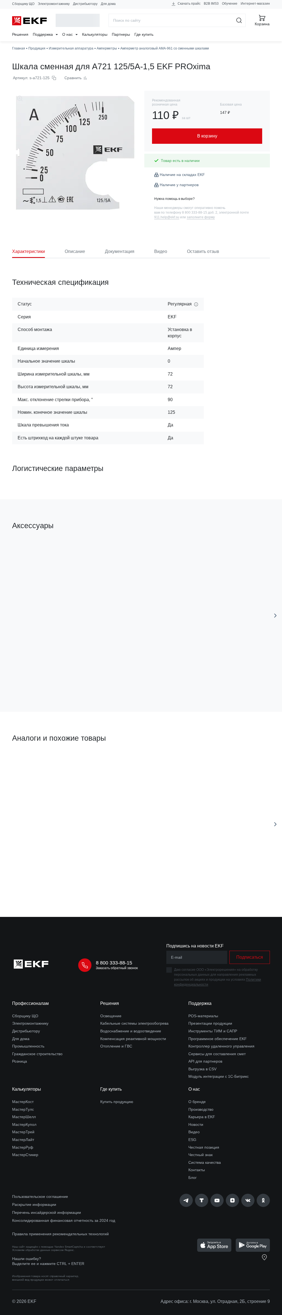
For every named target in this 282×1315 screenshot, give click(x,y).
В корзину (58, 881)
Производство (200, 1109)
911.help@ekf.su (166, 217)
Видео (194, 1132)
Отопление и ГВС (116, 1046)
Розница (19, 1061)
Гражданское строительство (37, 1054)
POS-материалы (203, 1016)
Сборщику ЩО (23, 4)
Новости (195, 1124)
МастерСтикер (25, 1155)
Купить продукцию (116, 1101)
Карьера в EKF (201, 1117)
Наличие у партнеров (179, 185)
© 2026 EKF (24, 1301)
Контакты (196, 1170)
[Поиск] (239, 20)
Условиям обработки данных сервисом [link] (38, 1249)
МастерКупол (24, 1124)
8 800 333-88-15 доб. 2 (199, 212)
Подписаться (58, 676)
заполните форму (201, 217)
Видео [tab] (160, 251)
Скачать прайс (188, 3)
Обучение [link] (229, 3)
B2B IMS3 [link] (211, 3)
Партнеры (121, 34)
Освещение (110, 1016)
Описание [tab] (75, 251)
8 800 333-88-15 (114, 963)
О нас (68, 34)
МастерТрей (23, 1132)
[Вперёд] (275, 615)
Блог (192, 1177)
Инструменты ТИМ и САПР (212, 1031)
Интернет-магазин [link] (255, 3)
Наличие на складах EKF (182, 174)
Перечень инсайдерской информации (46, 1212)
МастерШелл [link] (24, 1117)
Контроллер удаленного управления (221, 1046)
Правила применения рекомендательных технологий (60, 1234)
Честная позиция (203, 1147)
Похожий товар (33, 764)
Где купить (143, 34)
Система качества (204, 1162)
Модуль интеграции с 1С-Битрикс (218, 1076)
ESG (192, 1139)
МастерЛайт (23, 1139)
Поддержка (43, 34)
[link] (186, 1200)
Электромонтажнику (54, 4)
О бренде (197, 1101)
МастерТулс (23, 1109)
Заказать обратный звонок (117, 968)
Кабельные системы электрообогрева (134, 1023)
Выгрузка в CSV (202, 1069)
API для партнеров (205, 1061)
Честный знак (200, 1155)
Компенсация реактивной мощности (133, 1038)
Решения (20, 34)
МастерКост (23, 1101)
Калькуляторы (94, 34)
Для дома (108, 4)
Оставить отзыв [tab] (203, 251)
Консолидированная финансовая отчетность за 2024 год (63, 1220)
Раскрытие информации (34, 1204)
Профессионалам (30, 1003)
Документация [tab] (119, 251)
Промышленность (28, 1046)
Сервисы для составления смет (217, 1054)
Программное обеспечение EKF (217, 1038)
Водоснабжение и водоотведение (130, 1031)
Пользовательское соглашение (40, 1196)
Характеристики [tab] (28, 251)
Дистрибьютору (85, 4)
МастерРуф (22, 1147)
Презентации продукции (210, 1023)
